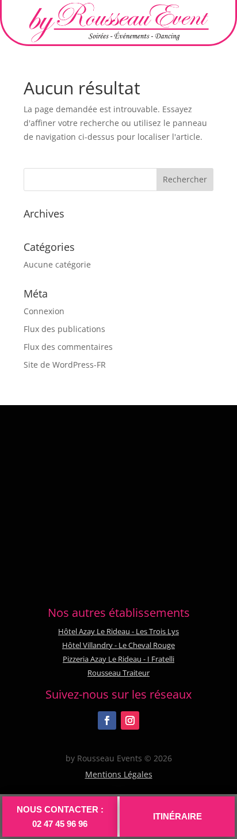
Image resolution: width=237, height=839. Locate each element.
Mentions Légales (118, 774)
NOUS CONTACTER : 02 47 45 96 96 (60, 816)
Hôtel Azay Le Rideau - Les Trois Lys (118, 631)
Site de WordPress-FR (65, 364)
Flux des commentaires (68, 346)
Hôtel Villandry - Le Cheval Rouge (118, 645)
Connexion (44, 311)
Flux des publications (64, 328)
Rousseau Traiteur (118, 673)
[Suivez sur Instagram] (130, 720)
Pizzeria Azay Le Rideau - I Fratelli (118, 659)
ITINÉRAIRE (177, 816)
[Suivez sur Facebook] (107, 720)
